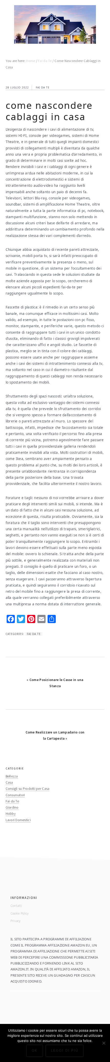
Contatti (16, 906)
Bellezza (12, 776)
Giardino (12, 807)
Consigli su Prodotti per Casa (28, 788)
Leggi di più (64, 1050)
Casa (9, 782)
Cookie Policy (19, 913)
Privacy (15, 921)
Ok (35, 1050)
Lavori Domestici (18, 820)
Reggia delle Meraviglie (55, 24)
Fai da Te (43, 87)
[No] (103, 1043)
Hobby (11, 813)
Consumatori (15, 795)
